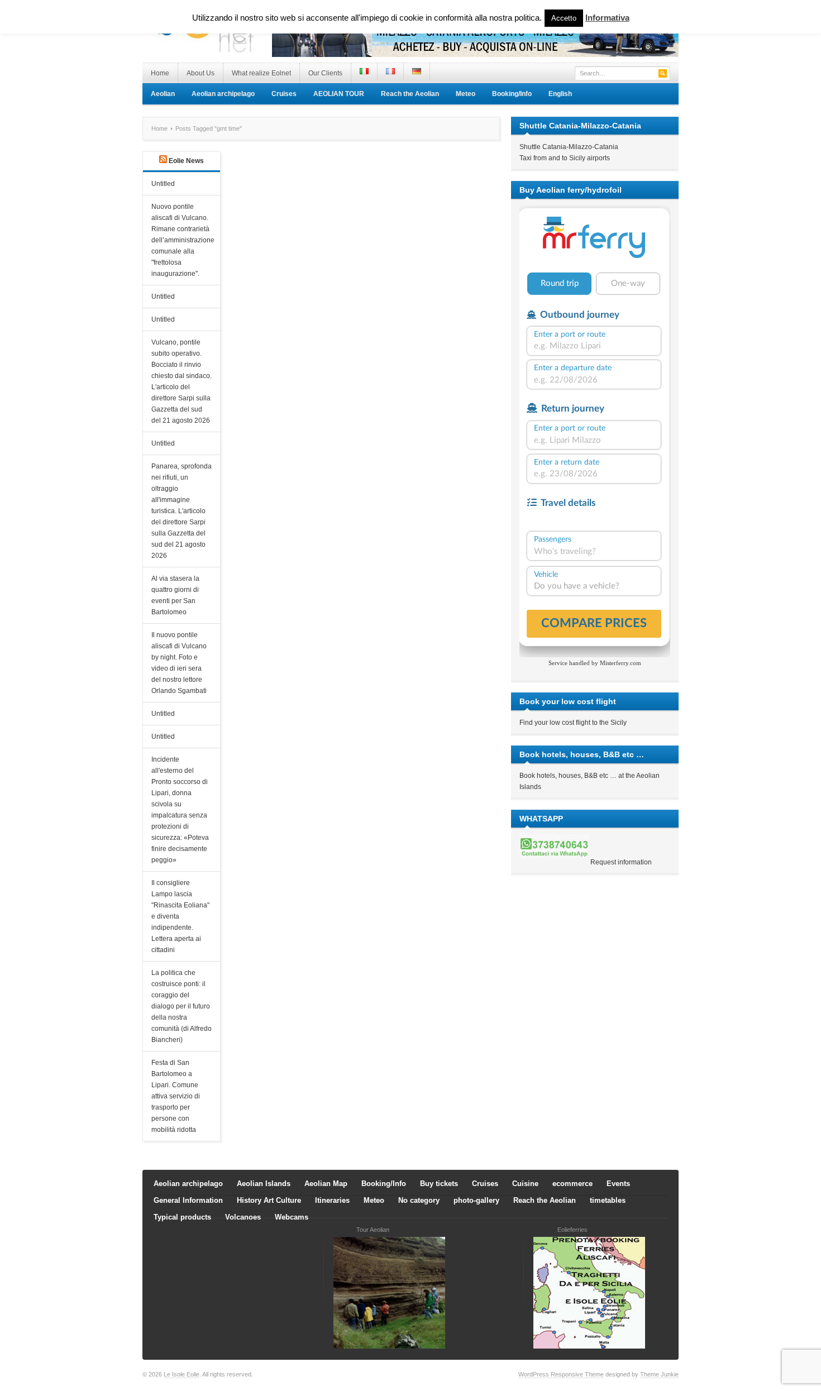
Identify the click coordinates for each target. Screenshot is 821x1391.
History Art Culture (269, 1200)
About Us (200, 73)
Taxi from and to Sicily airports (564, 158)
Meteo (465, 94)
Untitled (163, 184)
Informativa (607, 17)
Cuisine (525, 1183)
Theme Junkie (659, 1374)
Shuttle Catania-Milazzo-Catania (568, 147)
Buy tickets (439, 1183)
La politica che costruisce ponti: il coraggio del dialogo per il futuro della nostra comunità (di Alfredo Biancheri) (181, 1006)
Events (618, 1183)
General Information (188, 1200)
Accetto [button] (563, 18)
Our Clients (325, 73)
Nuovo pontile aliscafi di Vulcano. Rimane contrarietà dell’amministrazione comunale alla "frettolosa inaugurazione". (182, 240)
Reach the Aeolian (410, 94)
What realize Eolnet (261, 73)
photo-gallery (476, 1200)
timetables (608, 1200)
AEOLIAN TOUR (338, 94)
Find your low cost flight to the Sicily (573, 722)
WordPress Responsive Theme (561, 1374)
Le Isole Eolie (181, 1374)
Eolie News (186, 161)
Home (160, 73)
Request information (621, 862)
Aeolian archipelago (223, 94)
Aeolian (163, 94)
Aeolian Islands (263, 1183)
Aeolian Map (325, 1183)
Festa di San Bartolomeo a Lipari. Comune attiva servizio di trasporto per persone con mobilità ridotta (175, 1096)
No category (419, 1200)
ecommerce (572, 1183)
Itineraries (332, 1200)
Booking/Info (512, 94)
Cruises (284, 94)
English (560, 94)
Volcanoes (243, 1217)
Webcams (291, 1217)
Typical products (182, 1217)
